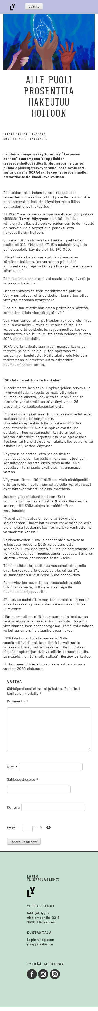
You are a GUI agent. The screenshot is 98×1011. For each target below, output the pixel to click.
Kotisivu (13, 808)
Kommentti (17, 701)
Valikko (34, 6)
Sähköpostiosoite (23, 779)
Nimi (12, 767)
